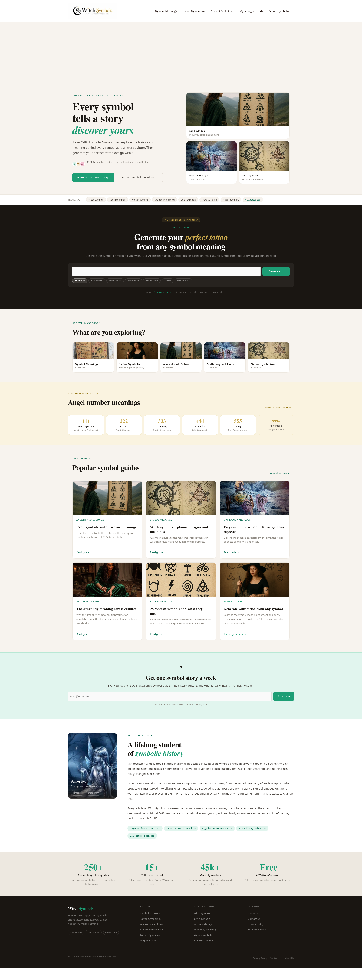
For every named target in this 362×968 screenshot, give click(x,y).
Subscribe (283, 696)
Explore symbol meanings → (140, 177)
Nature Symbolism (280, 11)
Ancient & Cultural (222, 11)
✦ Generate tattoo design (93, 177)
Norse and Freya (203, 924)
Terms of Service (257, 929)
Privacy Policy (255, 924)
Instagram (93, 792)
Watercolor (152, 280)
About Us (253, 913)
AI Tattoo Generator (205, 940)
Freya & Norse (209, 199)
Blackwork (97, 280)
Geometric (133, 280)
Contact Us (254, 919)
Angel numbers (231, 199)
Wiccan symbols (140, 199)
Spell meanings (118, 199)
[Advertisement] (181, 50)
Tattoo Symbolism (194, 11)
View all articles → (280, 473)
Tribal (167, 280)
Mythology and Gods (152, 929)
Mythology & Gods (251, 11)
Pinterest (77, 792)
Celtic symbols (188, 199)
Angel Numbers (149, 940)
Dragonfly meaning (164, 199)
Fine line (80, 280)
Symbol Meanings (166, 11)
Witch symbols (96, 199)
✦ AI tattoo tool (253, 199)
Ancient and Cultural (151, 924)
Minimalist (183, 280)
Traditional (115, 280)
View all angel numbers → (279, 407)
